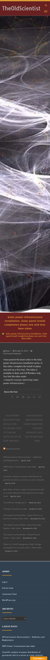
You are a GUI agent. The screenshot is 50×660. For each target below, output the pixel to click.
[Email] (39, 397)
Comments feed (9, 594)
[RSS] (34, 397)
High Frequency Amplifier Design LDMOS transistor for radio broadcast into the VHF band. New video (32, 428)
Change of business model (15, 509)
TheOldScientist (21, 8)
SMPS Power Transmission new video (19, 467)
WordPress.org (8, 600)
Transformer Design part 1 (15, 502)
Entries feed (7, 588)
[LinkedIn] (28, 397)
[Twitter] (17, 397)
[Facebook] (12, 397)
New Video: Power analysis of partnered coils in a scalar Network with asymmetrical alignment (23, 492)
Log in (4, 582)
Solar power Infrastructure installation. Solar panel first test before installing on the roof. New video (12, 428)
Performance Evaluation (12, 354)
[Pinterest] (23, 397)
